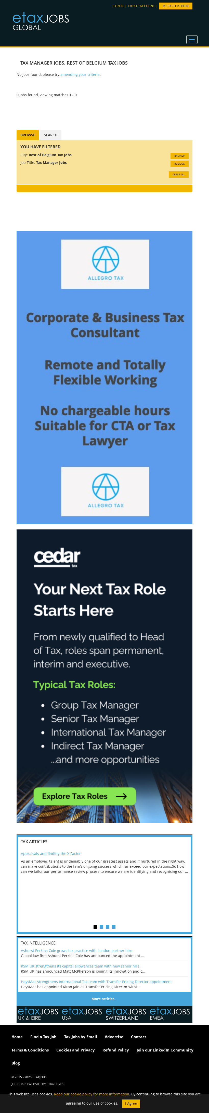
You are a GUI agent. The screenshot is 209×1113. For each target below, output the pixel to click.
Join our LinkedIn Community (165, 1049)
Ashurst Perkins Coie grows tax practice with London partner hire (76, 950)
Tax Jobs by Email (80, 1036)
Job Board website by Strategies (37, 1084)
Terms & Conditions (30, 1049)
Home (17, 1036)
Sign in (118, 6)
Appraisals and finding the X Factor (51, 853)
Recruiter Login (176, 6)
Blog (15, 1063)
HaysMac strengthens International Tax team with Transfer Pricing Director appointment (96, 981)
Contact (138, 1036)
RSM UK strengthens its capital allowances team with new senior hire (80, 966)
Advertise (114, 1036)
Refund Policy (115, 1049)
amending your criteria (80, 74)
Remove (179, 156)
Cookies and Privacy (75, 1049)
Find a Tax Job (43, 1036)
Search (51, 134)
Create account (141, 6)
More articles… (104, 998)
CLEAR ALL (179, 174)
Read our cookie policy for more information (91, 1094)
